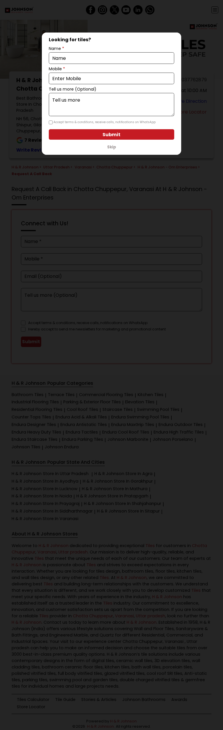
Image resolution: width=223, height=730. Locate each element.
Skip (111, 147)
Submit (111, 134)
